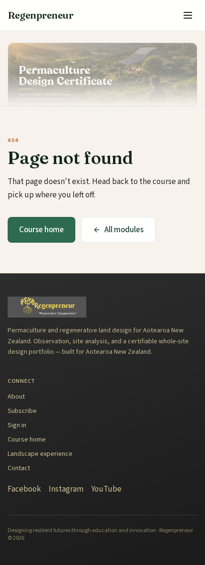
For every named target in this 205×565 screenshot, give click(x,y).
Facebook (24, 489)
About (16, 396)
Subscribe (22, 411)
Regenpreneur (40, 15)
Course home (41, 230)
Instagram (66, 489)
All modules (124, 230)
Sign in (17, 425)
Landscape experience (40, 454)
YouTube (106, 489)
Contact (19, 468)
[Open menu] (187, 15)
